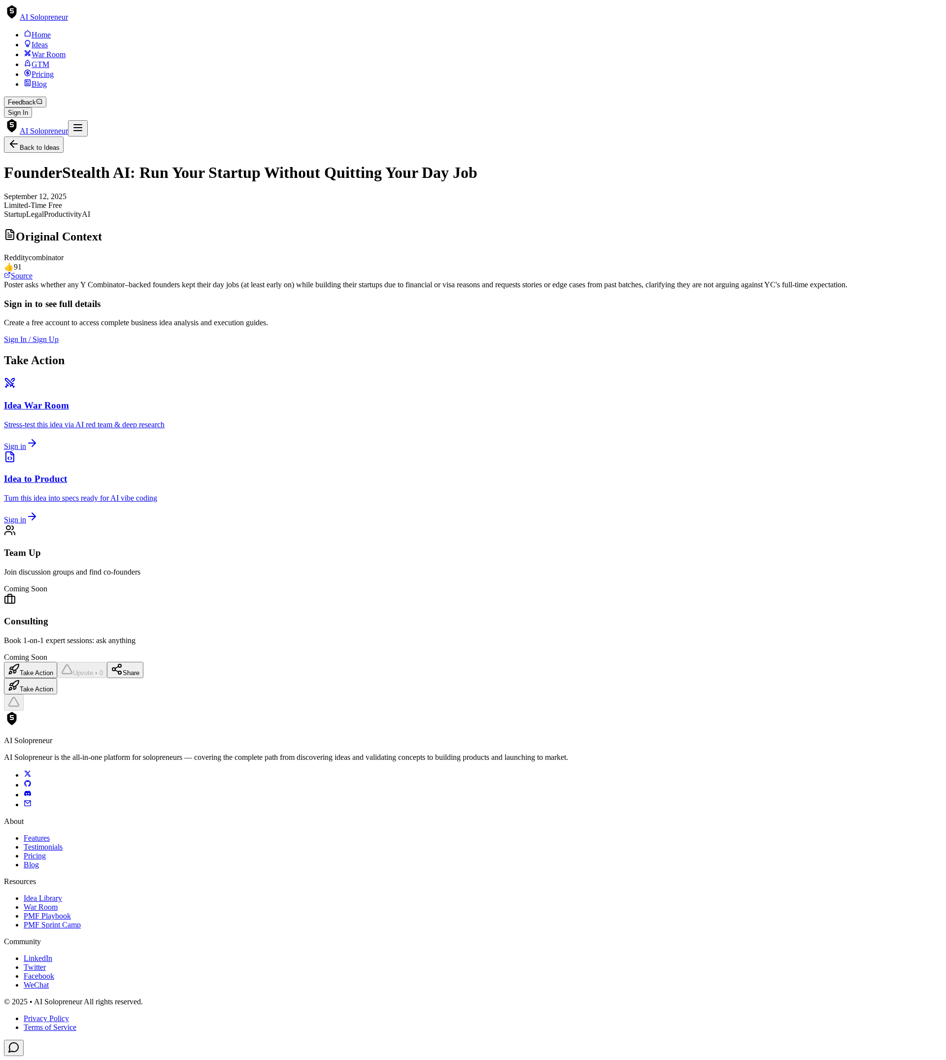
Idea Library (43, 898)
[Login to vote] (14, 702)
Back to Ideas (40, 147)
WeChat (36, 985)
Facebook (39, 976)
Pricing (35, 856)
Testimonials (43, 847)
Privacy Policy (46, 1018)
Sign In (18, 112)
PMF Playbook (47, 916)
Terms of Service (50, 1027)
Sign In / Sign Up (31, 339)
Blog (31, 864)
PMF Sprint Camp (52, 925)
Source (22, 276)
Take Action (36, 673)
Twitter (35, 967)
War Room (41, 907)
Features (37, 838)
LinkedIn (38, 958)
